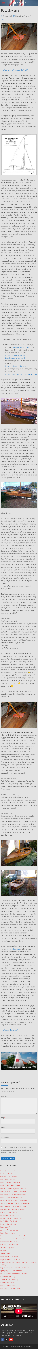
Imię (3, 1118)
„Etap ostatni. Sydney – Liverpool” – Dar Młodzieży (14, 1268)
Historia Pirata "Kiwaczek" (23, 16)
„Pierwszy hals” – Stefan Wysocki (9, 1215)
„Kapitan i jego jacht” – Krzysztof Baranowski (13, 1194)
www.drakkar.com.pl (13, 949)
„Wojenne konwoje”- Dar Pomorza (10, 1259)
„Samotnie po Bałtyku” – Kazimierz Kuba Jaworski (14, 1203)
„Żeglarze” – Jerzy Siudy (7, 1248)
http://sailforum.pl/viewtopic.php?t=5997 (14, 70)
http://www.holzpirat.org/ (9, 1030)
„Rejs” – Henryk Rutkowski (7, 1180)
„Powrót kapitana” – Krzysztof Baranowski (12, 1209)
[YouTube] (11, 1339)
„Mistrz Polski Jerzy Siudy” (7, 1277)
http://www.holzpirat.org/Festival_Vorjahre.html (21, 374)
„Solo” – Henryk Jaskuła (7, 1174)
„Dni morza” (3, 1251)
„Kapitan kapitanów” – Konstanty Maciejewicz (13, 1206)
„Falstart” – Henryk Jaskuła (8, 1224)
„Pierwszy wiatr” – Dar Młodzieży (9, 1256)
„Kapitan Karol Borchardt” (7, 1233)
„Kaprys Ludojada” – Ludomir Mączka (11, 1197)
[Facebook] (2, 1339)
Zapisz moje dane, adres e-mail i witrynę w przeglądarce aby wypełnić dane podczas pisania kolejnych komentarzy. (17, 1150)
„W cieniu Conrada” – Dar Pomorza (10, 1183)
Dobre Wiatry (19, 2)
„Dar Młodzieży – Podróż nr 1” (8, 1221)
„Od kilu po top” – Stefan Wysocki (10, 1186)
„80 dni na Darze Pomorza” (8, 1282)
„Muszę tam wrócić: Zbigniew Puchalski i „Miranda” (14, 1236)
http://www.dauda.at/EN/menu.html (17, 366)
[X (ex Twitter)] (6, 1339)
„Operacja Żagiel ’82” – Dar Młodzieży (11, 1271)
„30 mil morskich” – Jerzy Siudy (9, 1280)
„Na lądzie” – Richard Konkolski (9, 1245)
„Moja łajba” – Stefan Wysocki (9, 1212)
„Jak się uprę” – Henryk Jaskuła (9, 1230)
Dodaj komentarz (8, 20)
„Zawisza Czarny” (5, 1254)
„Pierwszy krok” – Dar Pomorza (9, 1242)
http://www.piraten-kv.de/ (20, 347)
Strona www (5, 1137)
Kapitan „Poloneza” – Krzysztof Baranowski (13, 1191)
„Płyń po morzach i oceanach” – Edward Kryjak (13, 1200)
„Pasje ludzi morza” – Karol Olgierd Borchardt (13, 1239)
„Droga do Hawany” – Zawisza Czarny (11, 1218)
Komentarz (4, 1097)
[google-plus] (15, 1339)
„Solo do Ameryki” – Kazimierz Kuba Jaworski (13, 1274)
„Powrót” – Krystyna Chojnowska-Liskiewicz (13, 1189)
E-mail (3, 1128)
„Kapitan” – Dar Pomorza (7, 1285)
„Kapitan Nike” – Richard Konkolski (10, 1288)
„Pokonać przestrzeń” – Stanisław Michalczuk (13, 1171)
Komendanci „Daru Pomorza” (8, 1177)
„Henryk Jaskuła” (5, 1227)
